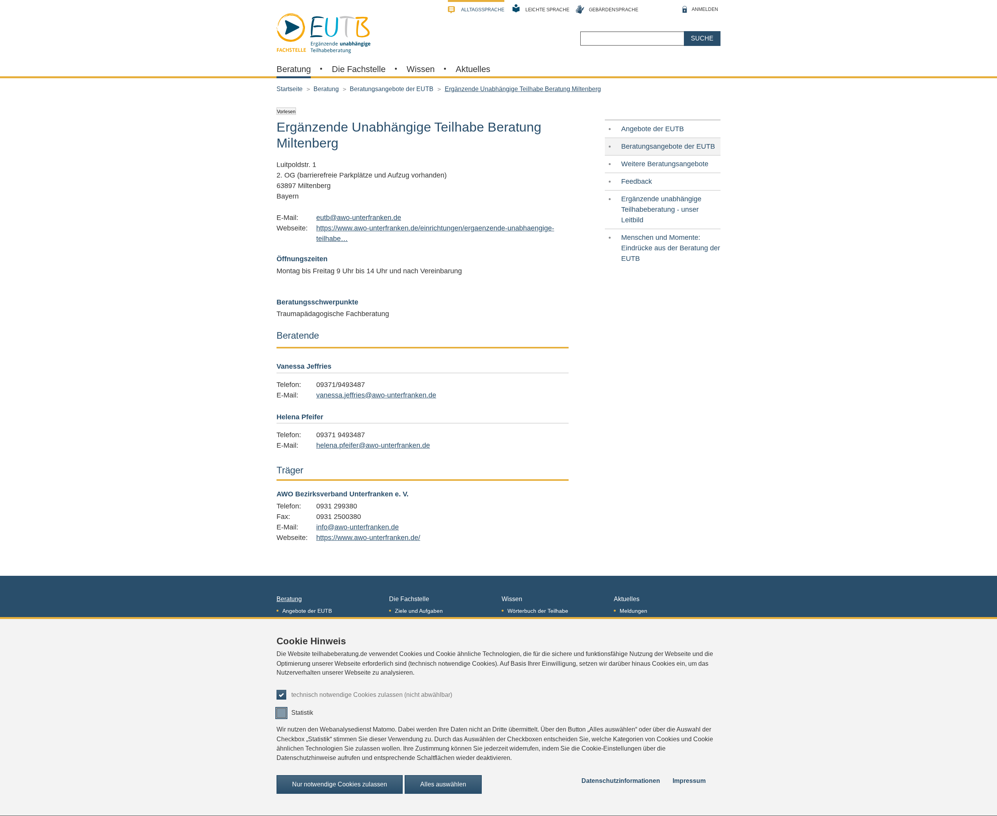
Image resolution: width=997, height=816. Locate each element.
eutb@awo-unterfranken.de (358, 218)
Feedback (636, 181)
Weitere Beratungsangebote (664, 164)
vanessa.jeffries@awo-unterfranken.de (376, 395)
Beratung (294, 69)
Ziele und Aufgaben (419, 611)
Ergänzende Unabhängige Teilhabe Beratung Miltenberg (523, 89)
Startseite (290, 89)
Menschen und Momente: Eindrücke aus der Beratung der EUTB (670, 248)
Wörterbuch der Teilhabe (537, 611)
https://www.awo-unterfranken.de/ (368, 538)
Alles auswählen (443, 784)
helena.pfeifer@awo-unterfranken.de (373, 445)
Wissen (421, 69)
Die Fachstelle (359, 69)
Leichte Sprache (547, 9)
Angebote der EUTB (652, 129)
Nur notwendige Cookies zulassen (339, 784)
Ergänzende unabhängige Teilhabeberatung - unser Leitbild (661, 209)
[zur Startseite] (323, 32)
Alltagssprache (482, 9)
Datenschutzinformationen (620, 781)
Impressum (689, 781)
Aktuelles (473, 69)
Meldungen (633, 611)
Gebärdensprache (613, 9)
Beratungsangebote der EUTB (391, 89)
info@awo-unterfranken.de (357, 527)
